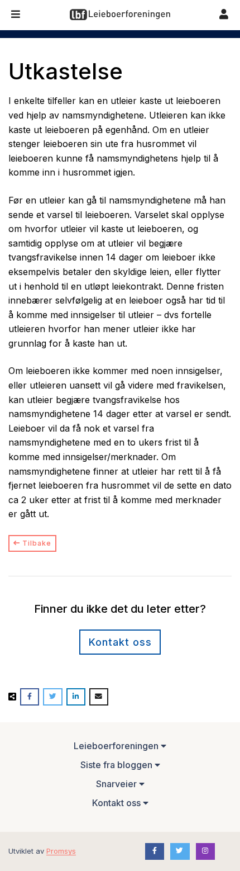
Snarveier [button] (117, 783)
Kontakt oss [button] (117, 802)
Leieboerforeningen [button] (117, 745)
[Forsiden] (120, 14)
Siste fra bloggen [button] (117, 764)
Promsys (61, 850)
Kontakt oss (120, 642)
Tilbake (35, 543)
